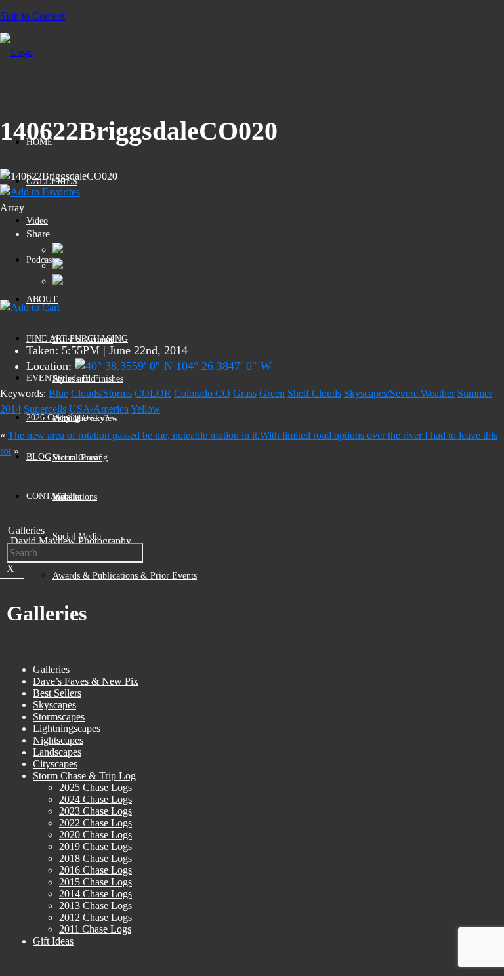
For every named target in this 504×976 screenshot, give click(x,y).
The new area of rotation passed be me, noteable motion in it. (134, 435)
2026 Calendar (53, 417)
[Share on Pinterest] (57, 281)
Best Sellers (57, 693)
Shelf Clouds (314, 393)
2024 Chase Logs (95, 799)
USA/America (99, 409)
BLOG (38, 457)
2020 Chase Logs (95, 834)
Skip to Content (32, 16)
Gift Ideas (53, 940)
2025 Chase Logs (95, 787)
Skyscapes (54, 704)
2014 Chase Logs (95, 893)
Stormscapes (59, 716)
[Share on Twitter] (57, 265)
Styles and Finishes (87, 379)
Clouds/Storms (101, 393)
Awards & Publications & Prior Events (124, 575)
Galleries (51, 669)
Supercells (45, 409)
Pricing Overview (85, 418)
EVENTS (44, 378)
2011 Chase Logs (95, 929)
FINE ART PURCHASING (77, 339)
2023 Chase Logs (95, 811)
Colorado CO (202, 393)
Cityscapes (55, 763)
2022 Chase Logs (95, 822)
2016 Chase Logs (95, 870)
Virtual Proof (77, 457)
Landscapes (57, 752)
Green (272, 393)
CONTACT (47, 496)
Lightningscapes (66, 728)
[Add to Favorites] (40, 191)
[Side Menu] (1, 91)
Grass (245, 393)
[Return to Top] (0, 970)
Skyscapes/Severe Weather (399, 393)
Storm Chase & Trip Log (84, 775)
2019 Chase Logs (95, 846)
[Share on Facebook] (57, 249)
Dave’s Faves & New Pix (85, 681)
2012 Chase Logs (95, 917)
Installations (74, 497)
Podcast (40, 260)
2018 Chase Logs (95, 858)
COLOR (153, 393)
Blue (58, 393)
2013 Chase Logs (95, 905)
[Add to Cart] (30, 307)
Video (37, 221)
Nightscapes (58, 740)
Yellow (145, 409)
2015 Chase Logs (95, 881)
